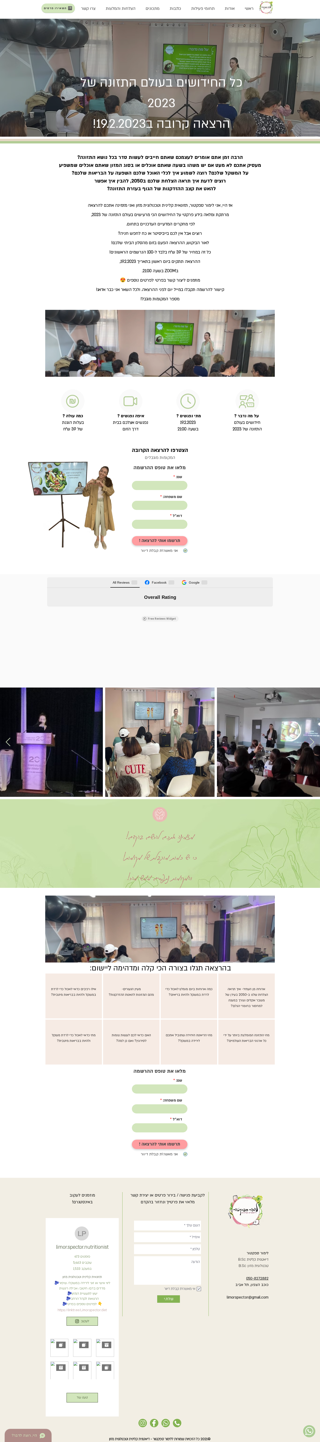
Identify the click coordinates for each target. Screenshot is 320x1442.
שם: (179, 477)
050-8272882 (257, 1278)
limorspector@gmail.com (247, 1297)
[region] (73, 996)
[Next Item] (312, 742)
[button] (230, 8)
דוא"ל (177, 516)
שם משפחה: (172, 497)
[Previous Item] (8, 742)
